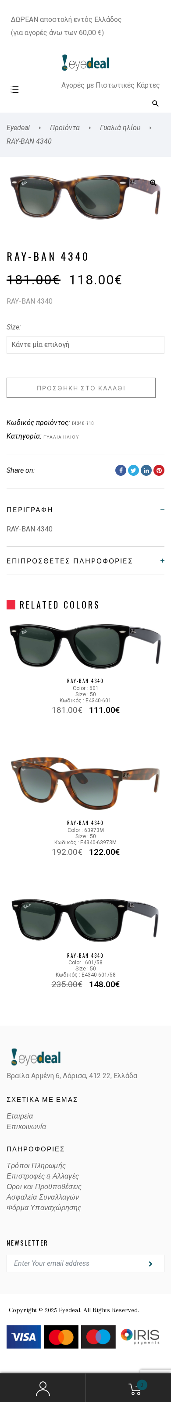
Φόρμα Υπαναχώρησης (44, 1208)
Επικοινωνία (26, 1127)
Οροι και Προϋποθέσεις (44, 1187)
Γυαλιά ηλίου (61, 436)
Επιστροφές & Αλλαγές (43, 1176)
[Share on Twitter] (133, 470)
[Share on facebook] (120, 470)
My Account (43, 1388)
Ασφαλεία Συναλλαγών (43, 1197)
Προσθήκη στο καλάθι (81, 387)
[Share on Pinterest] (158, 470)
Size (13, 327)
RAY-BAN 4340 (85, 680)
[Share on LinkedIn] (146, 470)
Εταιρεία (20, 1116)
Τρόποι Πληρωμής (36, 1166)
